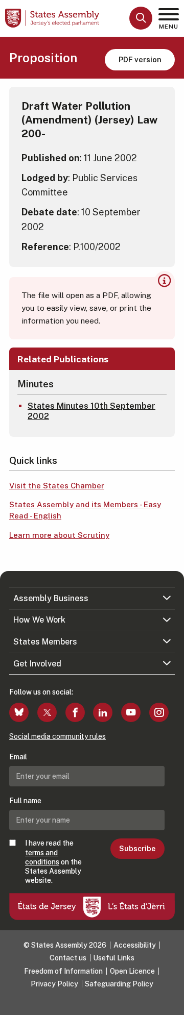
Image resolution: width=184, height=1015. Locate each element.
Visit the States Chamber (56, 485)
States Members (45, 642)
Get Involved (37, 664)
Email (18, 757)
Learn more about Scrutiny (59, 535)
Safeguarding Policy (119, 984)
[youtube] (131, 712)
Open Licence (132, 971)
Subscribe (137, 849)
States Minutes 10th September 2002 (91, 411)
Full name (25, 801)
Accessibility (134, 945)
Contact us (68, 958)
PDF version (140, 59)
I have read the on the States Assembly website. (53, 861)
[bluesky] (19, 712)
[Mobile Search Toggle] (140, 18)
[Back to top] (171, 1002)
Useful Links (113, 958)
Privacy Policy (54, 984)
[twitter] (47, 712)
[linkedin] (102, 712)
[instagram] (159, 712)
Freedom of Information (63, 971)
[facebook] (75, 712)
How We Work (39, 620)
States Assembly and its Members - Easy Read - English (85, 510)
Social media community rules (57, 736)
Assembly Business (50, 598)
